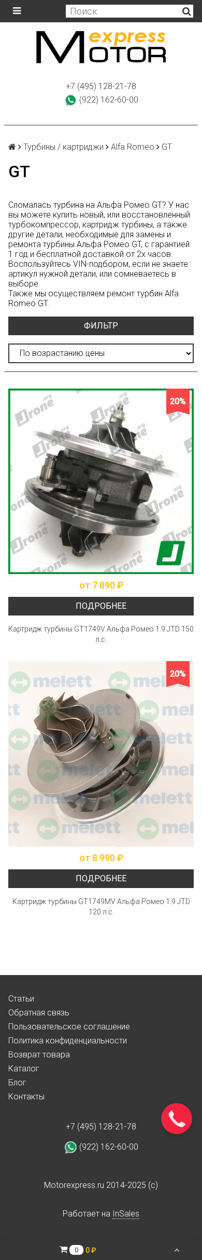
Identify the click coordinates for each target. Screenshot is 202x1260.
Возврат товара (39, 1054)
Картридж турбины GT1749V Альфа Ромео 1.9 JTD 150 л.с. (101, 634)
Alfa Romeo (132, 147)
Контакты (26, 1096)
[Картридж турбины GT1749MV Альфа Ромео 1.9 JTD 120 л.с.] (101, 754)
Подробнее (101, 606)
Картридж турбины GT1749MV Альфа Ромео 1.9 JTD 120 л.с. (101, 906)
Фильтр (101, 326)
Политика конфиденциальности (67, 1041)
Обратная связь (38, 1013)
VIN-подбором (100, 264)
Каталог (23, 1068)
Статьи (21, 999)
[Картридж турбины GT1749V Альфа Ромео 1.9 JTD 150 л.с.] (101, 481)
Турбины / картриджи (63, 147)
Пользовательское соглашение (69, 1027)
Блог (17, 1082)
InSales (125, 1214)
